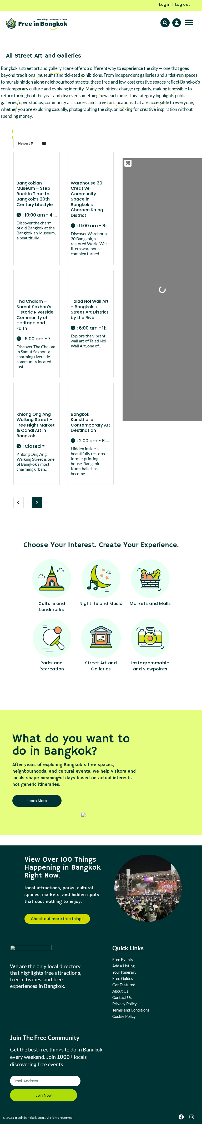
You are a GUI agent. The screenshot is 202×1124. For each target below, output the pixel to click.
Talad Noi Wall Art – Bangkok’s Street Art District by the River (90, 309)
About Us (120, 991)
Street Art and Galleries (101, 666)
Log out (182, 4)
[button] (189, 22)
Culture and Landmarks (51, 607)
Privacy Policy (124, 1003)
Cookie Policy (124, 1016)
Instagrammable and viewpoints (150, 666)
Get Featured (123, 984)
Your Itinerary (124, 972)
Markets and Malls (150, 604)
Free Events (122, 959)
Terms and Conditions (130, 1010)
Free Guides (122, 978)
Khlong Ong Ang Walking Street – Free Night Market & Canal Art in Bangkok (36, 425)
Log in (164, 4)
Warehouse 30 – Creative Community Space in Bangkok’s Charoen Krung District (88, 199)
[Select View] (44, 143)
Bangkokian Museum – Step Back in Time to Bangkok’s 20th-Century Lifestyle (35, 194)
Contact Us (122, 997)
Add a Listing (123, 965)
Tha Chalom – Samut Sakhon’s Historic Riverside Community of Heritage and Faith (35, 314)
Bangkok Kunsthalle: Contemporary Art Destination (90, 422)
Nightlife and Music (101, 604)
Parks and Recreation (51, 666)
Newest (24, 143)
